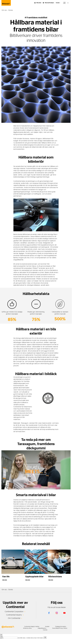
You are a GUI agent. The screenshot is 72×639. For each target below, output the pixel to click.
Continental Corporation (14, 611)
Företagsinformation (60, 626)
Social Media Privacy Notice (59, 628)
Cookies (45, 630)
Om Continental (14, 618)
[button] (36, 469)
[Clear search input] (45, 637)
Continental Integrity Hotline (31, 626)
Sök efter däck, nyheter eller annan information (30, 638)
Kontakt (47, 626)
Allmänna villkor (27, 628)
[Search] (1, 637)
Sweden (58, 2)
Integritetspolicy (42, 628)
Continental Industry (14, 615)
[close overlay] (1, 635)
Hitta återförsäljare (49, 2)
